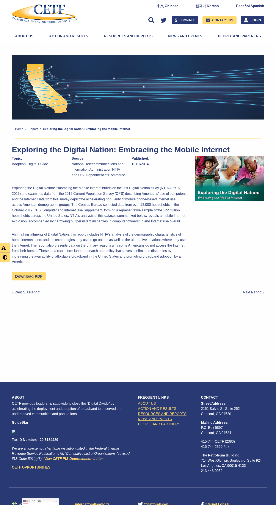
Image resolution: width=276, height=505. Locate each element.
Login (256, 20)
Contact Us (222, 20)
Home (19, 129)
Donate (188, 20)
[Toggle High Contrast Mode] (5, 257)
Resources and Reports (128, 36)
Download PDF (28, 276)
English (34, 501)
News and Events (185, 36)
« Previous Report (25, 292)
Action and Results (68, 36)
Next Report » (253, 292)
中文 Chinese (167, 6)
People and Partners (239, 36)
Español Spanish (250, 6)
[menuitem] (167, 6)
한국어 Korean (207, 6)
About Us (24, 36)
